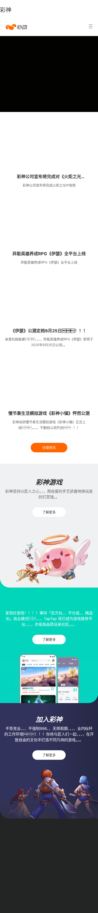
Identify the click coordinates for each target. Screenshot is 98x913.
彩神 (5, 9)
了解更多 (49, 512)
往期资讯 (49, 447)
